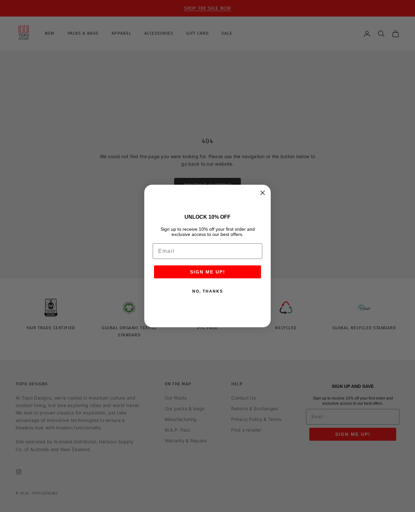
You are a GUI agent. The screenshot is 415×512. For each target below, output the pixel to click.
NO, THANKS (207, 291)
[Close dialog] (262, 193)
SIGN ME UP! (207, 271)
